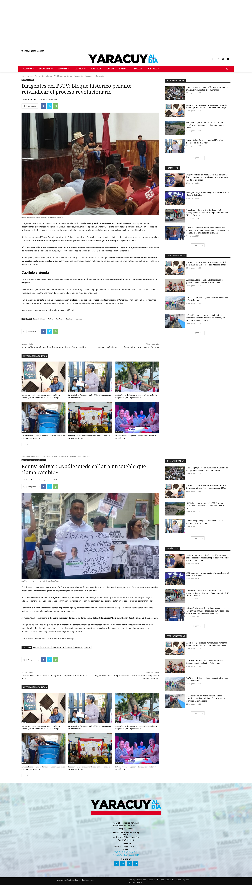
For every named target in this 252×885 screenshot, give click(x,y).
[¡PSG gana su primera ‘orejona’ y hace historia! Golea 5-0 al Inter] (175, 198)
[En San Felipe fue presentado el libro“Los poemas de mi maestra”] (90, 377)
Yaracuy (30, 76)
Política (37, 76)
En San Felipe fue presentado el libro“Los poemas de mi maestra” (89, 396)
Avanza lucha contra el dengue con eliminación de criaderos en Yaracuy (43, 437)
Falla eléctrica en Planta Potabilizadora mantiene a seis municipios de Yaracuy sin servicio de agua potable (205, 318)
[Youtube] (228, 59)
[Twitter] (223, 59)
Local (43, 319)
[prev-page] (23, 444)
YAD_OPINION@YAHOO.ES (126, 852)
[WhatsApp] (55, 106)
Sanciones (69, 319)
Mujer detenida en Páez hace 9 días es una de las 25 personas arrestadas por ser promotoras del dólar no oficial (207, 177)
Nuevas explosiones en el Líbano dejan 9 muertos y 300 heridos (128, 347)
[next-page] (27, 444)
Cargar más (197, 158)
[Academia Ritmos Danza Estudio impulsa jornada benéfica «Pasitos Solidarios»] (175, 285)
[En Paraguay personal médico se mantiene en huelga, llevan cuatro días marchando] (175, 93)
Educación (119, 432)
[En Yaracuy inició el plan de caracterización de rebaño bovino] (175, 303)
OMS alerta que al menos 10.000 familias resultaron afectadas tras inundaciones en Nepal (205, 125)
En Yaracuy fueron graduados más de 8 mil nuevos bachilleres (136, 437)
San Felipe (59, 319)
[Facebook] (213, 59)
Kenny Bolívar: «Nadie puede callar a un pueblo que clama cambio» (54, 347)
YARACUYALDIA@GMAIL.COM (126, 855)
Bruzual (36, 319)
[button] (227, 69)
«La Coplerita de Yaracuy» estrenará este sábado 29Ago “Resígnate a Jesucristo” (136, 396)
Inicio (23, 76)
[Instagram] (218, 59)
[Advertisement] (79, 18)
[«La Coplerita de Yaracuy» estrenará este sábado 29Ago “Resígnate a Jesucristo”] (137, 377)
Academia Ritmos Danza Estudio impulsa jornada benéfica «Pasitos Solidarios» (204, 281)
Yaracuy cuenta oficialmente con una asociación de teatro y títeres (89, 437)
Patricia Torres (30, 99)
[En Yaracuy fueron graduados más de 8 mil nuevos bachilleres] (137, 417)
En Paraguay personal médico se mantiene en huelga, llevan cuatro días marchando (207, 88)
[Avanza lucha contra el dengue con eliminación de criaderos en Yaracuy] (43, 417)
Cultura (71, 391)
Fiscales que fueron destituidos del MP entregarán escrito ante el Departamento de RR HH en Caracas (208, 212)
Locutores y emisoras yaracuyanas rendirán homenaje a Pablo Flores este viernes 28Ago (41, 396)
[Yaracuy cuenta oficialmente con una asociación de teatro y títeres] (90, 417)
